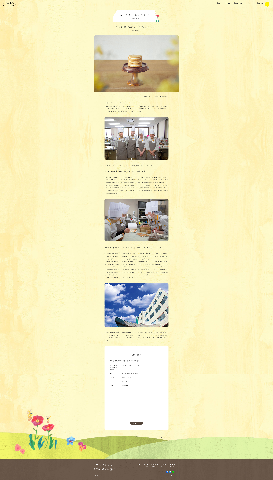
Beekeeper (238, 3)
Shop (249, 3)
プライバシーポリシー (169, 475)
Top (218, 3)
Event (228, 3)
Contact (260, 3)
